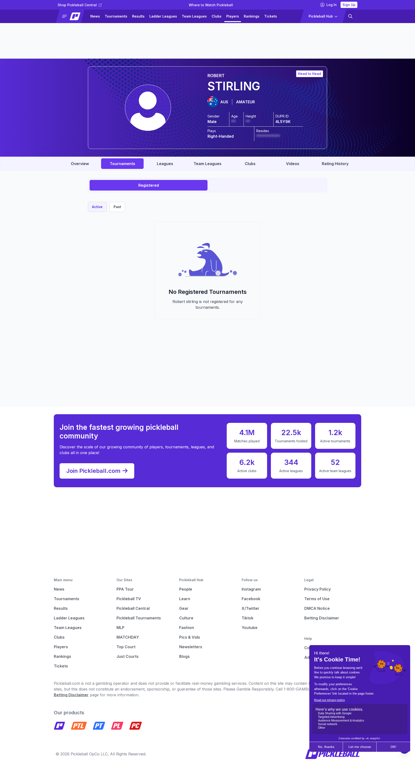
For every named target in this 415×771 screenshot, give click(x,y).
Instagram (251, 589)
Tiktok (247, 618)
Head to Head (309, 74)
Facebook (251, 598)
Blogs (184, 656)
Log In (331, 5)
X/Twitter (250, 608)
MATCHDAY (127, 637)
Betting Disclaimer (321, 618)
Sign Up (348, 5)
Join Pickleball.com (93, 470)
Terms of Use (317, 598)
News (95, 16)
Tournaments (116, 16)
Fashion (186, 627)
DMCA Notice (317, 608)
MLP (120, 627)
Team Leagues (194, 16)
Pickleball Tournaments (138, 618)
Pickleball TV (128, 598)
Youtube (249, 627)
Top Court (125, 646)
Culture (186, 618)
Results (138, 16)
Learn (184, 598)
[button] (72, 16)
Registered (148, 185)
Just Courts (127, 656)
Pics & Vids (189, 637)
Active (97, 207)
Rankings (251, 16)
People (185, 589)
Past (117, 207)
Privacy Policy (317, 589)
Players (232, 16)
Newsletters (190, 646)
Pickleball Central (133, 608)
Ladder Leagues (163, 16)
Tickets (270, 16)
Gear (184, 608)
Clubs (216, 16)
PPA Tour (125, 589)
